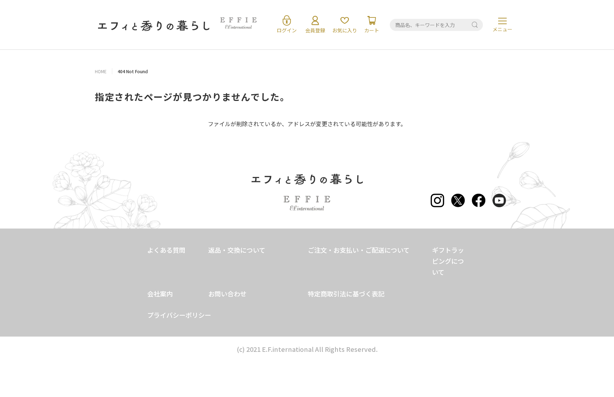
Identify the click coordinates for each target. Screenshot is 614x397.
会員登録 (315, 30)
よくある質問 (166, 249)
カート (371, 30)
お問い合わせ (227, 293)
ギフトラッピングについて (448, 261)
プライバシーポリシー (179, 315)
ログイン (287, 30)
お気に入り (344, 30)
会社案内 (160, 293)
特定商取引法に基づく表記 (346, 293)
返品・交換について (236, 249)
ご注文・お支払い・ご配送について (359, 249)
